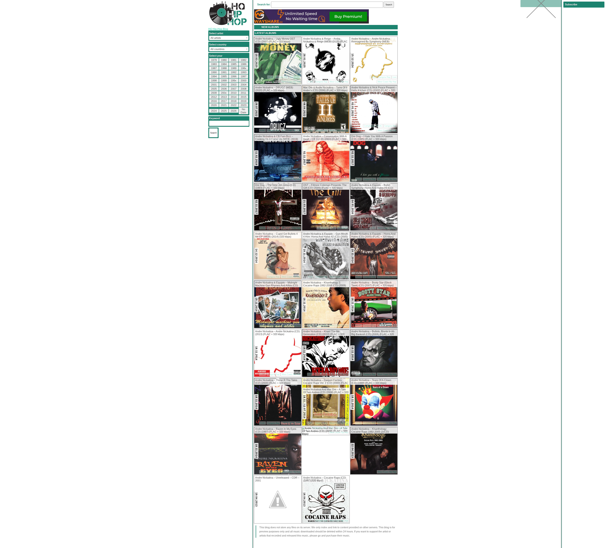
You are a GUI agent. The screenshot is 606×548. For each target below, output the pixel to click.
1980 (224, 60)
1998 (214, 80)
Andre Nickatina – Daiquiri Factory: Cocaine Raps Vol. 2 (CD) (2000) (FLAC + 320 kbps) (325, 382)
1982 (243, 60)
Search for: (263, 4)
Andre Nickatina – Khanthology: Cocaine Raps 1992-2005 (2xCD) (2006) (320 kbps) (370, 431)
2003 (233, 84)
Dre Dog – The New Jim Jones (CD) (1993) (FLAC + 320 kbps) (275, 186)
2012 (214, 96)
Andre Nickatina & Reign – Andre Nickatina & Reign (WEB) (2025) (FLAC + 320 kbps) (325, 40)
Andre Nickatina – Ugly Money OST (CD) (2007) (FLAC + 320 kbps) (275, 40)
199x (233, 80)
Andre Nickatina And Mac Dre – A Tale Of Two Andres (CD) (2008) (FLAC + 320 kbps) (325, 391)
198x (243, 68)
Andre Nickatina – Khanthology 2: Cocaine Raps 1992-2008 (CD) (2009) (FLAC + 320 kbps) (324, 284)
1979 (214, 60)
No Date (243, 111)
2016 (214, 101)
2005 (214, 88)
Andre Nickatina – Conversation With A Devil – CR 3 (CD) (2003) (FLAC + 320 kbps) (325, 138)
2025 (224, 110)
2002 (224, 84)
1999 (224, 80)
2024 (214, 110)
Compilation (369, 126)
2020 (214, 105)
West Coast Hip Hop (291, 81)
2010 (233, 92)
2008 (243, 88)
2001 (214, 84)
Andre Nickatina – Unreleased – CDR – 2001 (277, 479)
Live (394, 77)
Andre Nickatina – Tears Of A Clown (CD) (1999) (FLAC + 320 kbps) (371, 381)
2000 (243, 80)
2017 (224, 101)
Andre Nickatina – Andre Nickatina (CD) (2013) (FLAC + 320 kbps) (277, 333)
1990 (214, 72)
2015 (243, 96)
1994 (214, 76)
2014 (233, 96)
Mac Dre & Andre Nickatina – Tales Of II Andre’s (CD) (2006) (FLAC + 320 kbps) (325, 89)
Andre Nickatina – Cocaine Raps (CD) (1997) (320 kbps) (324, 479)
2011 (243, 92)
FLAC (270, 77)
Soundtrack (295, 77)
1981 (233, 60)
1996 (233, 76)
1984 (224, 64)
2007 (233, 88)
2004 (243, 84)
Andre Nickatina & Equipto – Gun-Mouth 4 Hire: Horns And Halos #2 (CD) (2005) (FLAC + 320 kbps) (325, 235)
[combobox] (229, 38)
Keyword (214, 118)
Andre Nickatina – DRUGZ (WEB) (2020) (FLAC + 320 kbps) (274, 89)
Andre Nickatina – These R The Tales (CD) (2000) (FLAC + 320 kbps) (276, 381)
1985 (233, 64)
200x (224, 92)
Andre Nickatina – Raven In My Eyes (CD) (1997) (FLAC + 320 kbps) (275, 430)
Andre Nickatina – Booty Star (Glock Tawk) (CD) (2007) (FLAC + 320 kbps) (372, 284)
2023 (243, 105)
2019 (243, 101)
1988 (224, 68)
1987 (214, 68)
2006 (224, 88)
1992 (233, 72)
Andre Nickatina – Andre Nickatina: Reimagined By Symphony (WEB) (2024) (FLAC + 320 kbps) (370, 40)
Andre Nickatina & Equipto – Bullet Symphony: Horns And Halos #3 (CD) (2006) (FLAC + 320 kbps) (372, 187)
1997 (243, 76)
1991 (224, 72)
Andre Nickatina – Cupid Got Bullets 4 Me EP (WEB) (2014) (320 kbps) (276, 235)
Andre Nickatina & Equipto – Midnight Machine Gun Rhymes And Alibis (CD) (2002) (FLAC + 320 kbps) (276, 284)
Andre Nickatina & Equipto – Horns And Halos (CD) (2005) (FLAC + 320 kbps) (373, 235)
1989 (233, 68)
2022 (233, 105)
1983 (214, 64)
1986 (243, 64)
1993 (243, 72)
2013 (224, 96)
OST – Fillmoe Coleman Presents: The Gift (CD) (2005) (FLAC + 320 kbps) (325, 186)
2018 (233, 101)
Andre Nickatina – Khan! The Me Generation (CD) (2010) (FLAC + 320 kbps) (324, 333)
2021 (224, 105)
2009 (214, 92)
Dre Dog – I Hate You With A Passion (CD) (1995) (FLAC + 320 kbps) (372, 137)
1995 (224, 76)
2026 (233, 110)
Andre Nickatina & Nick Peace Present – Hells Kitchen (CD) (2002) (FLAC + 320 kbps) (374, 89)
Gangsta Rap (282, 77)
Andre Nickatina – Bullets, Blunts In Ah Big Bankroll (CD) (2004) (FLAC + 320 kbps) (372, 333)
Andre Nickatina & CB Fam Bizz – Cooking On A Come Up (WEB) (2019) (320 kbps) (276, 138)
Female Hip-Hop (319, 428)
